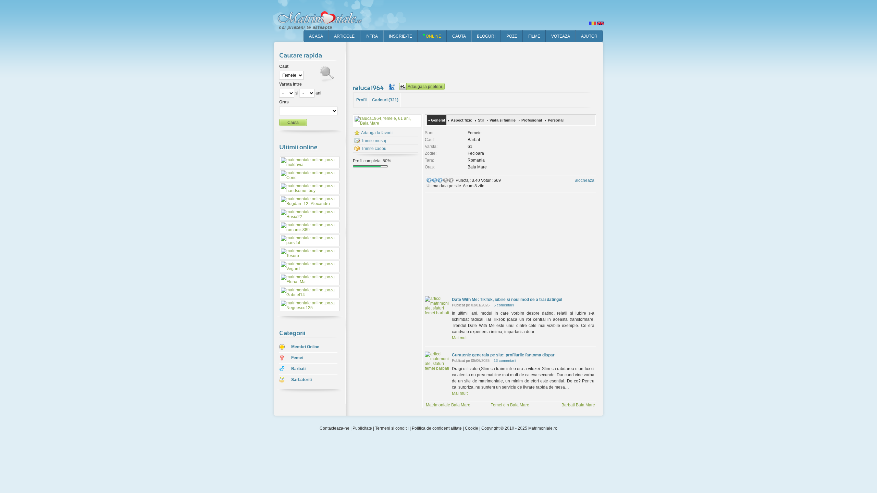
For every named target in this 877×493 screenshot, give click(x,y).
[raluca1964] (369, 87)
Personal (556, 120)
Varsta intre (290, 84)
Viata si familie (503, 120)
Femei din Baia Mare (510, 405)
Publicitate (362, 428)
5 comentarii (504, 305)
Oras (284, 102)
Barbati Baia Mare (578, 405)
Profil (361, 100)
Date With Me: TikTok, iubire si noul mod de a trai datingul (507, 299)
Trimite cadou (373, 148)
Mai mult (460, 338)
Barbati (298, 368)
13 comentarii (505, 360)
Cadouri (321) (385, 100)
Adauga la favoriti (377, 132)
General (438, 120)
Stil (481, 120)
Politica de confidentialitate (437, 428)
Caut (283, 66)
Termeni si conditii (392, 428)
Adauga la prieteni (425, 86)
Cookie (471, 428)
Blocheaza (584, 180)
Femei (297, 357)
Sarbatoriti (301, 379)
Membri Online (305, 346)
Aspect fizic (461, 120)
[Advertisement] (477, 61)
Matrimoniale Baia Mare (448, 405)
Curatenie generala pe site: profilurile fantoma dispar (503, 355)
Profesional (531, 120)
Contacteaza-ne (334, 428)
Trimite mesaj (373, 140)
